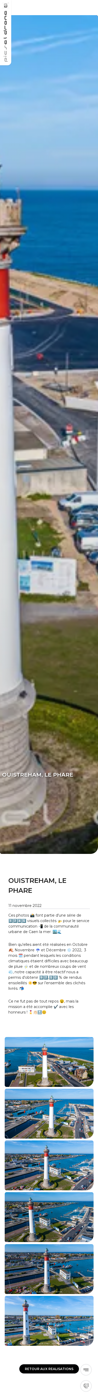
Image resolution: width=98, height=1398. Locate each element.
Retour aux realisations (49, 1369)
